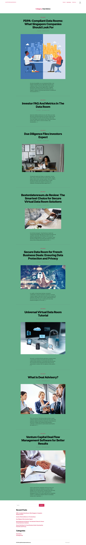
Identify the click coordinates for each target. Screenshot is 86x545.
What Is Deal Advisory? (43, 377)
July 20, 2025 (46, 140)
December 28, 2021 (46, 380)
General (64, 2)
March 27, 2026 (46, 30)
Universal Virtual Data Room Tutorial (43, 313)
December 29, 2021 (46, 318)
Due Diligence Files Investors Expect (43, 135)
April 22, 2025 (46, 205)
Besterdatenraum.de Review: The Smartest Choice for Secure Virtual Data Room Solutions (43, 198)
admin (40, 30)
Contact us (74, 2)
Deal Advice (69, 2)
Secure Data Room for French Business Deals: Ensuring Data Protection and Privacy (43, 255)
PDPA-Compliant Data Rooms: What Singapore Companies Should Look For (43, 24)
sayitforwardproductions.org (25, 542)
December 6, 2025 (46, 110)
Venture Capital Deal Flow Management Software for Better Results (43, 440)
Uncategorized (19, 535)
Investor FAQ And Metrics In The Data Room (43, 105)
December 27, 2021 (46, 447)
